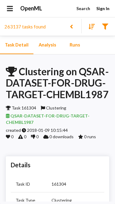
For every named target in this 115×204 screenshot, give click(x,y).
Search (83, 8)
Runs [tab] (75, 44)
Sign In (102, 8)
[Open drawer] (9, 9)
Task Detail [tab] (17, 44)
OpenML (31, 8)
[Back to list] (71, 26)
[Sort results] (89, 26)
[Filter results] (105, 26)
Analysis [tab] (47, 44)
